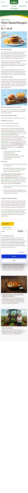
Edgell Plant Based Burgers (14, 151)
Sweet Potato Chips (5, 213)
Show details (21, 252)
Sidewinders (15, 213)
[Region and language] (26, 2)
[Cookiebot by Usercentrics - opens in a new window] (17, 231)
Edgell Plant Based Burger (12, 123)
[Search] (4, 2)
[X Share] (5, 29)
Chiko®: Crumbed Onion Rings (17, 156)
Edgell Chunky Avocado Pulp (11, 180)
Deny (14, 260)
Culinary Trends (5, 19)
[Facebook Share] (2, 29)
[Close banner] (26, 231)
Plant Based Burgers (14, 109)
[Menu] (1, 2)
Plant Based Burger (20, 74)
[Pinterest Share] (8, 29)
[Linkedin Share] (11, 29)
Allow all (14, 256)
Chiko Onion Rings (16, 170)
